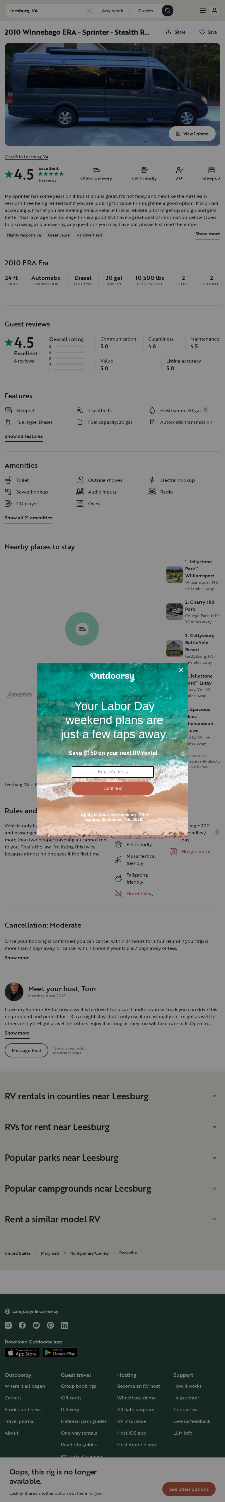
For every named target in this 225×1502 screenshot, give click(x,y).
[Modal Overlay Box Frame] (112, 751)
